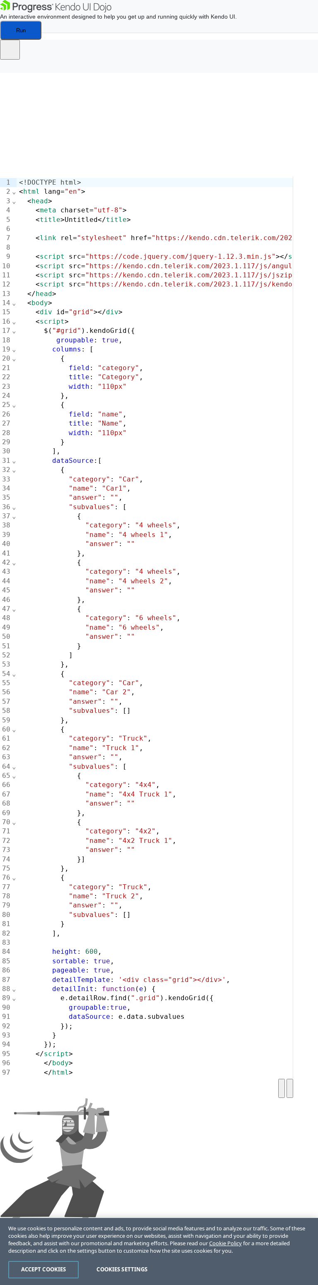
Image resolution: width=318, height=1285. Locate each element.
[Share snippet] (10, 50)
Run (21, 30)
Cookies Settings (121, 1269)
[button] (12, 69)
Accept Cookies (43, 1269)
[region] (159, 1251)
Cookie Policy (225, 1243)
